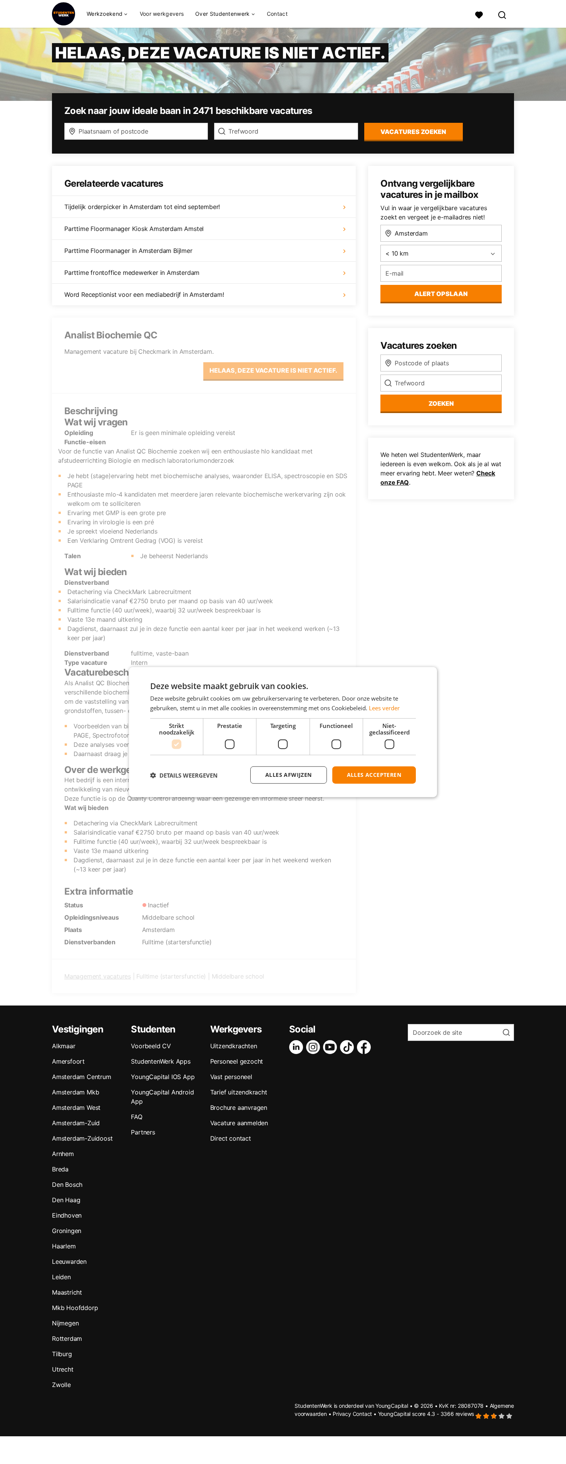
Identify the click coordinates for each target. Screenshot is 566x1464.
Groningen (66, 1231)
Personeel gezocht (236, 1061)
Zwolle (61, 1385)
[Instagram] (314, 1047)
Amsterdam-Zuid (76, 1123)
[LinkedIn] (297, 1047)
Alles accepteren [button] (374, 774)
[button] (184, 774)
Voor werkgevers (162, 13)
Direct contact (230, 1138)
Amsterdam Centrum (81, 1077)
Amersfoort (68, 1061)
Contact (277, 13)
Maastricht (67, 1292)
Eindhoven (67, 1215)
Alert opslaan (441, 294)
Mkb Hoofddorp (75, 1308)
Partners (143, 1132)
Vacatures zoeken (413, 132)
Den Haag (66, 1200)
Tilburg (62, 1354)
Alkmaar (63, 1046)
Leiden (61, 1277)
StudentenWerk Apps (160, 1061)
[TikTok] (348, 1047)
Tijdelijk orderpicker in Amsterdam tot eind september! (142, 207)
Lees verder (384, 707)
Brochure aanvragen (238, 1107)
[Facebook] (365, 1047)
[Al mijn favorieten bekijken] (479, 14)
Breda (60, 1169)
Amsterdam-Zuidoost (82, 1138)
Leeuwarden (69, 1261)
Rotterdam (67, 1338)
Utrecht (63, 1369)
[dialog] (283, 732)
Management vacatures (97, 976)
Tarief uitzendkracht (238, 1092)
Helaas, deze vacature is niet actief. (273, 370)
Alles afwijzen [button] (288, 774)
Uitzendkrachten (233, 1046)
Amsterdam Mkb (75, 1092)
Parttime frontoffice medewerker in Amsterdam (131, 272)
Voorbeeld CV (151, 1046)
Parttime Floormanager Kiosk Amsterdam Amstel (134, 229)
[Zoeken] (502, 14)
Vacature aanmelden (239, 1123)
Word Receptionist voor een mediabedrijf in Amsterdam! (144, 294)
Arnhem (63, 1154)
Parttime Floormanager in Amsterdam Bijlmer (128, 250)
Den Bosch (67, 1184)
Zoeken (441, 403)
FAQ (136, 1117)
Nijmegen (65, 1323)
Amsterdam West (76, 1107)
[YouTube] (331, 1047)
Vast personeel (231, 1077)
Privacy (342, 1413)
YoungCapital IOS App (162, 1077)
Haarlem (64, 1246)
